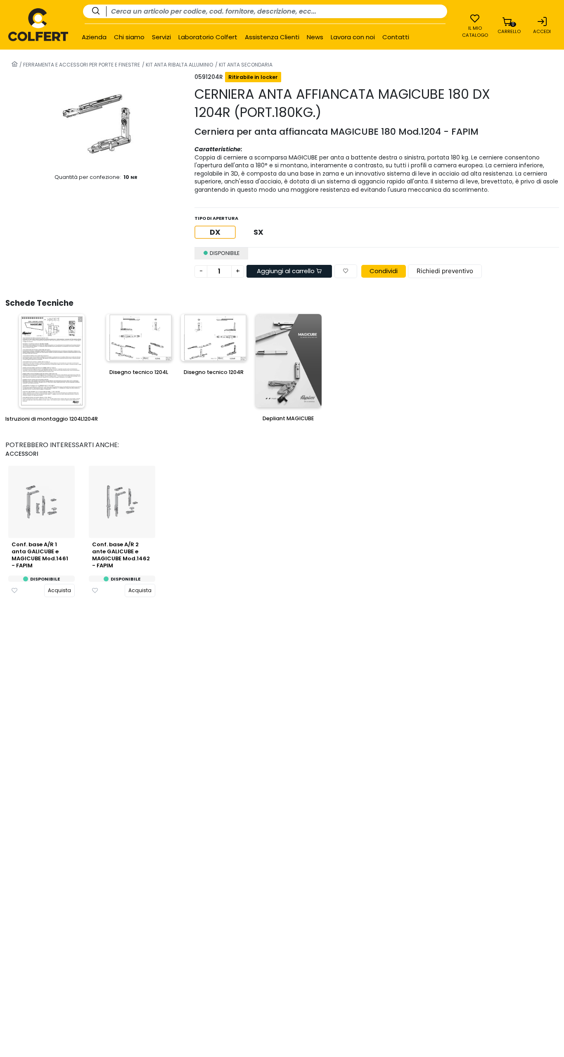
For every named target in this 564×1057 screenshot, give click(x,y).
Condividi (384, 271)
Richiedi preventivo (445, 271)
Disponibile (45, 579)
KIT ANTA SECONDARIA (245, 64)
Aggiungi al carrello (286, 271)
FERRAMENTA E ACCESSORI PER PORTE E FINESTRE (81, 64)
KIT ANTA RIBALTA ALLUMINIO (179, 64)
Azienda (94, 37)
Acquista (59, 590)
